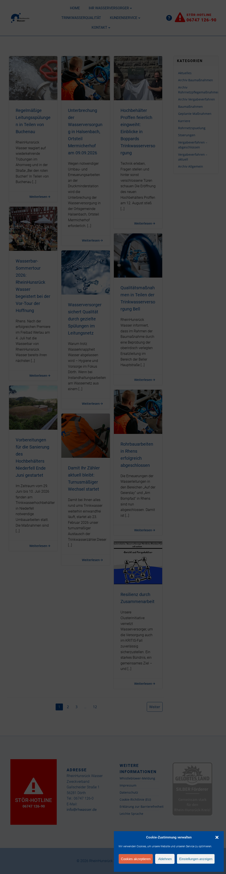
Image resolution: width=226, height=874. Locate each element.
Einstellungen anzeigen (195, 859)
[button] (217, 837)
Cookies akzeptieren (136, 859)
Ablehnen (165, 859)
